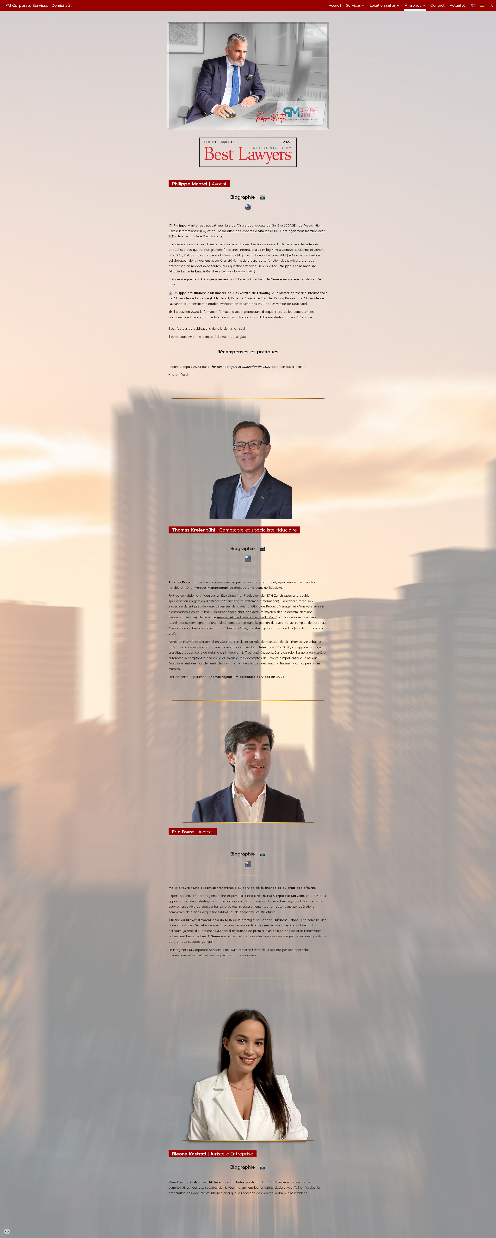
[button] (491, 5)
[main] (248, 183)
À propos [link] (413, 5)
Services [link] (353, 5)
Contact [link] (437, 5)
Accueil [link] (335, 5)
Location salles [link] (383, 5)
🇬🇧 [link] (472, 5)
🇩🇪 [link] (482, 5)
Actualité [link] (457, 5)
